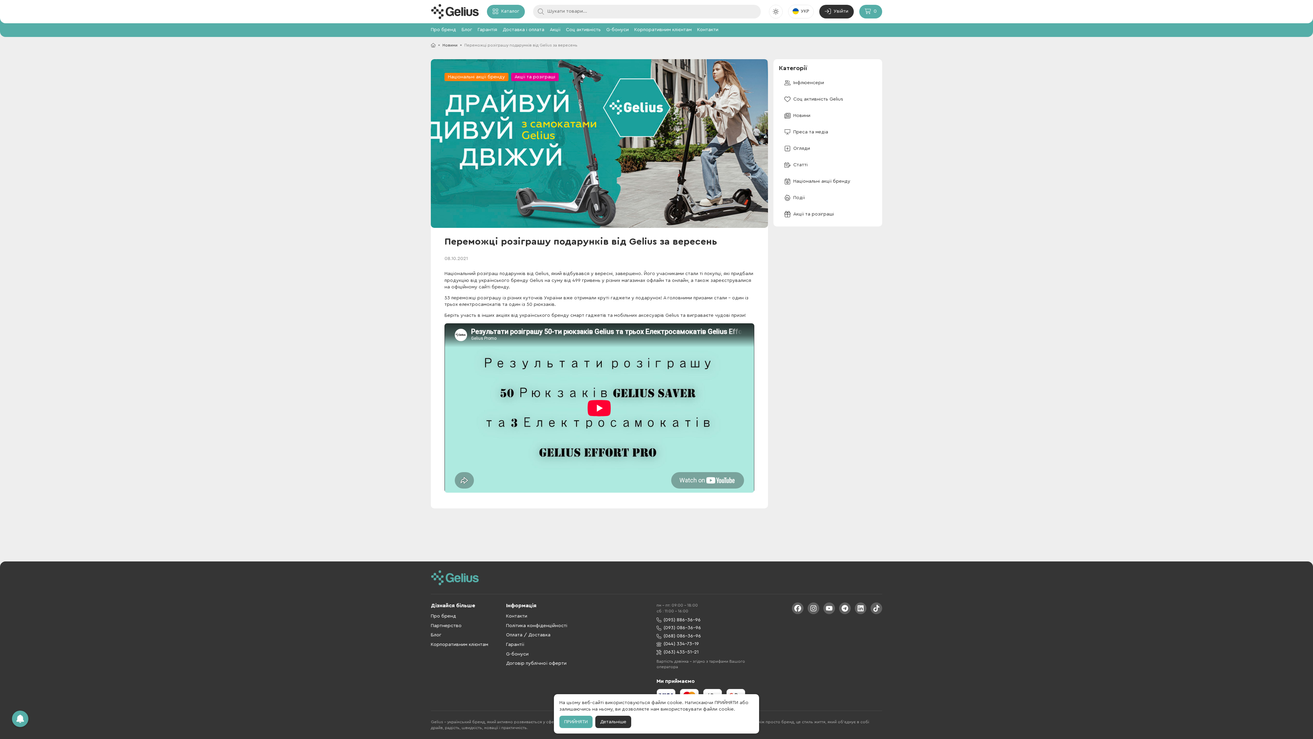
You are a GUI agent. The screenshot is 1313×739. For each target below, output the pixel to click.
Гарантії (515, 644)
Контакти (707, 29)
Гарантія (487, 29)
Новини (449, 45)
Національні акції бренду (476, 77)
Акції (555, 29)
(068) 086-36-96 (682, 636)
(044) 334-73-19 (681, 643)
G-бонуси (617, 29)
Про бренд (443, 29)
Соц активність (583, 29)
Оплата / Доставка (528, 635)
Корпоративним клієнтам (663, 29)
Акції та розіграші (535, 77)
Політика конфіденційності (536, 625)
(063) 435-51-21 (681, 652)
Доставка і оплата (523, 29)
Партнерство (446, 625)
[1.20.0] (455, 12)
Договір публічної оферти (536, 663)
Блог (467, 29)
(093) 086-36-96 (682, 627)
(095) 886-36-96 (682, 620)
